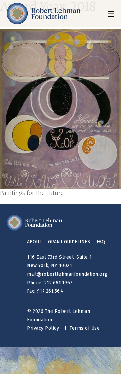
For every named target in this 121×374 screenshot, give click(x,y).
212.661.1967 (58, 283)
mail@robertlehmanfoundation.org (67, 274)
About (34, 242)
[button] (111, 13)
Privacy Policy (43, 328)
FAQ (101, 242)
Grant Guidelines (69, 242)
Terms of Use (85, 328)
